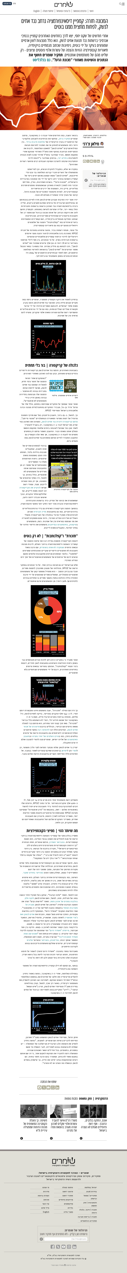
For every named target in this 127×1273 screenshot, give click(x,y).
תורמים (46, 1199)
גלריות (70, 1208)
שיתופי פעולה (67, 1187)
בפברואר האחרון (57, 842)
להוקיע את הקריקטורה (30, 487)
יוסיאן (64, 750)
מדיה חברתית (40, 511)
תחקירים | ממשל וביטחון (90, 1197)
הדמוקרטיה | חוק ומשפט (90, 1204)
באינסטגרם (63, 524)
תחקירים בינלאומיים (89, 1221)
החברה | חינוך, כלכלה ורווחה (88, 1211)
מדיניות (46, 1191)
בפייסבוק (54, 940)
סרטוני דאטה (68, 1191)
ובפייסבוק (52, 524)
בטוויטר (45, 940)
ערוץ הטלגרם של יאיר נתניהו (45, 736)
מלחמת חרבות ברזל (35, 141)
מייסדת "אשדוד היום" (59, 930)
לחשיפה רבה (43, 729)
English (46, 1212)
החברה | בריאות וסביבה (87, 1216)
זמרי (74, 750)
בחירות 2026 (91, 1191)
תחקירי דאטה (67, 1195)
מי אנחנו (45, 1187)
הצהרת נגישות (43, 1195)
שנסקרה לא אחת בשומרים (52, 547)
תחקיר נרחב (64, 138)
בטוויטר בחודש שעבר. (32, 872)
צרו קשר (45, 1203)
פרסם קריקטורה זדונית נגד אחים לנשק (60, 421)
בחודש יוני (63, 157)
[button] (122, 3)
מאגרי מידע (68, 1212)
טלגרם (30, 940)
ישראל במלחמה (91, 1187)
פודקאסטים (68, 1203)
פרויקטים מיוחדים (66, 1199)
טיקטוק (72, 524)
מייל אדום (45, 1208)
